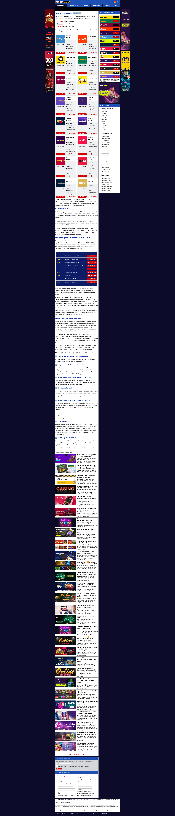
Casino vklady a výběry (106, 178)
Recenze (73, 52)
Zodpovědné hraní (107, 800)
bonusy (58, 415)
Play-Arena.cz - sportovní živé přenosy (85, 791)
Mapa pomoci (90, 810)
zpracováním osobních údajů (69, 766)
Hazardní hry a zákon (105, 159)
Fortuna (60, 26)
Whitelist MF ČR (89, 242)
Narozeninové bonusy (106, 138)
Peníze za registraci (105, 140)
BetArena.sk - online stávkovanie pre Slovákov (66, 790)
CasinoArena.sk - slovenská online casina (86, 793)
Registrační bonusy (105, 136)
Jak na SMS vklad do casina (107, 182)
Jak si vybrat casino (105, 167)
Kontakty (59, 813)
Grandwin (103, 127)
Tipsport (60, 21)
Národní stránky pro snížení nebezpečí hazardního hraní (104, 810)
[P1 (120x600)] (125, 49)
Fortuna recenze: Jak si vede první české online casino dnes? (86, 531)
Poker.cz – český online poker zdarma (85, 785)
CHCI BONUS (91, 255)
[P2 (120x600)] (125, 91)
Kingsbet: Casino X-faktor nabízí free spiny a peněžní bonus (85, 680)
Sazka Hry (103, 123)
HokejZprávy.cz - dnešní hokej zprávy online (66, 783)
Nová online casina (105, 155)
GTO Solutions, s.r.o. (109, 813)
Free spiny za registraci (106, 142)
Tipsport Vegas (104, 111)
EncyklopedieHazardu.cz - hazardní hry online (86, 777)
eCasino (61, 9)
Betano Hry (104, 113)
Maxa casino (104, 121)
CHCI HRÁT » (60, 52)
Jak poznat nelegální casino (107, 171)
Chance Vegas (104, 119)
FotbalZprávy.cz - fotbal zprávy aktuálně (65, 781)
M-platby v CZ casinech (106, 184)
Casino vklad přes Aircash (106, 190)
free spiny (59, 412)
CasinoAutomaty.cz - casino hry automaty (85, 781)
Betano (60, 24)
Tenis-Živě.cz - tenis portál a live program (65, 785)
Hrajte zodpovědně (58, 447)
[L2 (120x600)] (49, 91)
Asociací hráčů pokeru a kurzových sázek (62, 802)
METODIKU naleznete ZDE (76, 205)
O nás (56, 813)
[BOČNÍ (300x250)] (109, 102)
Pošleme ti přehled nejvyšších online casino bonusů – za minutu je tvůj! (74, 761)
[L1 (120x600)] (49, 49)
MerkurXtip (104, 129)
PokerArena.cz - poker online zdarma (85, 783)
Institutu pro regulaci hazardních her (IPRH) (84, 800)
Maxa (65, 9)
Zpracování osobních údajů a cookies (86, 813)
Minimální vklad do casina (106, 180)
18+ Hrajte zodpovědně (98, 813)
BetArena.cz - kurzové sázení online (64, 777)
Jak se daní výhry (105, 161)
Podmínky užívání (74, 813)
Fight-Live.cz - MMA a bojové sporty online (65, 779)
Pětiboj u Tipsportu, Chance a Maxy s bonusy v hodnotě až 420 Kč (86, 595)
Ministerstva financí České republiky (104, 799)
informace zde (79, 806)
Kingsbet (56, 9)
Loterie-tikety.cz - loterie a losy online (85, 779)
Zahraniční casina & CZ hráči (107, 157)
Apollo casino (104, 125)
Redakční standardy (66, 813)
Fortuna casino (104, 115)
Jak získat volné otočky (106, 146)
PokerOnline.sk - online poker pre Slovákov (86, 795)
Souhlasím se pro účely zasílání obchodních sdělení (73, 766)
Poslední (83, 754)
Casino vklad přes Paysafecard (107, 186)
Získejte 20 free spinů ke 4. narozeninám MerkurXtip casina (86, 659)
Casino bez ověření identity (107, 169)
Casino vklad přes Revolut (106, 188)
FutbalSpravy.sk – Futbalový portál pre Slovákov (66, 795)
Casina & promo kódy (106, 144)
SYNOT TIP (104, 117)
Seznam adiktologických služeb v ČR (81, 810)
